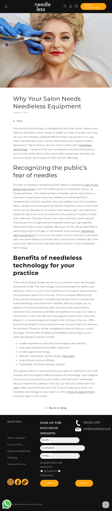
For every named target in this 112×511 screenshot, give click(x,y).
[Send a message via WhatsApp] (6, 504)
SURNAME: (48, 448)
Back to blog (58, 408)
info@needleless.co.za (97, 428)
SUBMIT (49, 483)
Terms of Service (16, 464)
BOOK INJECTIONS (92, 6)
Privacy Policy (15, 444)
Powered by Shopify (34, 504)
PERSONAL (47, 475)
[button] (6, 6)
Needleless (19, 504)
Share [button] (19, 121)
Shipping (12, 457)
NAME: (46, 440)
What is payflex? (16, 438)
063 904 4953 (91, 422)
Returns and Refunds (18, 451)
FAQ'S (84, 483)
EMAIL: (46, 455)
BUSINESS (50, 471)
